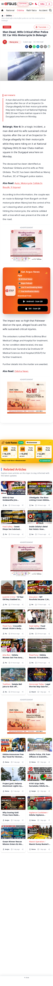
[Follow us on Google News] (48, 46)
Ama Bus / (7, 655)
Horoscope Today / (37, 684)
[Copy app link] (45, 46)
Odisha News (21, 371)
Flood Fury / (8, 626)
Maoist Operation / (37, 841)
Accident (43, 10)
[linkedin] (37, 46)
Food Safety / (8, 526)
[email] (41, 46)
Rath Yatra (31, 10)
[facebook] (26, 46)
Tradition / (7, 684)
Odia (42, 4)
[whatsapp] (34, 46)
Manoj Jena (14, 42)
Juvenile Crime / (9, 597)
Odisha (20, 10)
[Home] (2, 16)
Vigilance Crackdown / (38, 812)
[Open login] (49, 4)
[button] (9, 451)
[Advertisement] (26, 982)
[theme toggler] (36, 4)
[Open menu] (2, 3)
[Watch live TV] (31, 3)
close (26, 977)
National (10, 10)
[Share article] (22, 505)
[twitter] (30, 46)
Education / (34, 597)
